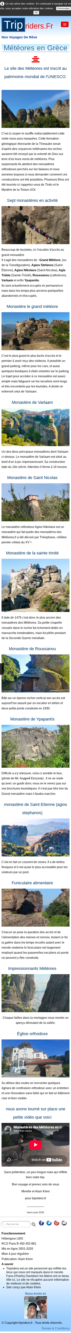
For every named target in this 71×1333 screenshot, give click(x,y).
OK (36, 12)
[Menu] (65, 24)
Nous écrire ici (35, 1293)
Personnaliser (63, 8)
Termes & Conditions (55, 1328)
